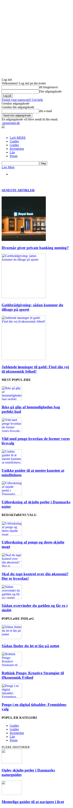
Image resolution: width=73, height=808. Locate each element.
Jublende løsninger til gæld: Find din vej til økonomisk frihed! (35, 369)
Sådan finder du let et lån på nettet (30, 646)
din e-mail (45, 111)
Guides (14, 141)
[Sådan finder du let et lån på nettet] (12, 638)
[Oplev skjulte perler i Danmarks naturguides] (12, 762)
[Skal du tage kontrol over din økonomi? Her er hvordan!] (12, 566)
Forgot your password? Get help (22, 99)
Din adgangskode (50, 91)
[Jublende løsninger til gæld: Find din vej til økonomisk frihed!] (24, 359)
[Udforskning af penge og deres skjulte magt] (12, 534)
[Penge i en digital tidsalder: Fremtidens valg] (12, 697)
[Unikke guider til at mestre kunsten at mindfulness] (12, 462)
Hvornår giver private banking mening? (35, 248)
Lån (12, 152)
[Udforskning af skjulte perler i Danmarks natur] (12, 494)
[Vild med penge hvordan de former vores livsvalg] (12, 431)
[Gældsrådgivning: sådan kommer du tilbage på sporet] (24, 297)
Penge (14, 156)
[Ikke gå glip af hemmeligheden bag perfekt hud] (12, 399)
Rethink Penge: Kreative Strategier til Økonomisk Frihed (33, 675)
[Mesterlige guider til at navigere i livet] (12, 794)
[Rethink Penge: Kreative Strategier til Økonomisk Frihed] (12, 665)
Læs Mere (8, 167)
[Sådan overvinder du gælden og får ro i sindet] (12, 598)
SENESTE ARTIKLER (18, 190)
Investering (17, 148)
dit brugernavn (48, 87)
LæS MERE (18, 137)
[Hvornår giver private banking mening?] (24, 239)
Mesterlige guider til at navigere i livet (33, 802)
